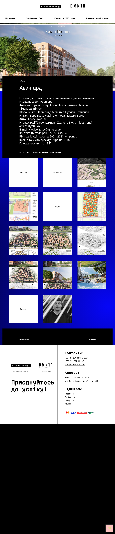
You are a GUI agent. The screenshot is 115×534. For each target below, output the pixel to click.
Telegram (69, 400)
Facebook (69, 394)
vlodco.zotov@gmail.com (45, 129)
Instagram (70, 397)
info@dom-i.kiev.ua (75, 364)
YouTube (69, 404)
